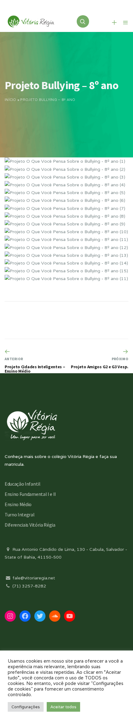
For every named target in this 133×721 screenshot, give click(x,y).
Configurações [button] (25, 707)
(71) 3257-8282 (28, 586)
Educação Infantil (23, 484)
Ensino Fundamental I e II (30, 494)
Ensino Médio (18, 504)
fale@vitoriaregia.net (33, 578)
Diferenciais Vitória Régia (30, 525)
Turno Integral (20, 514)
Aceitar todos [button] (63, 707)
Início (10, 99)
